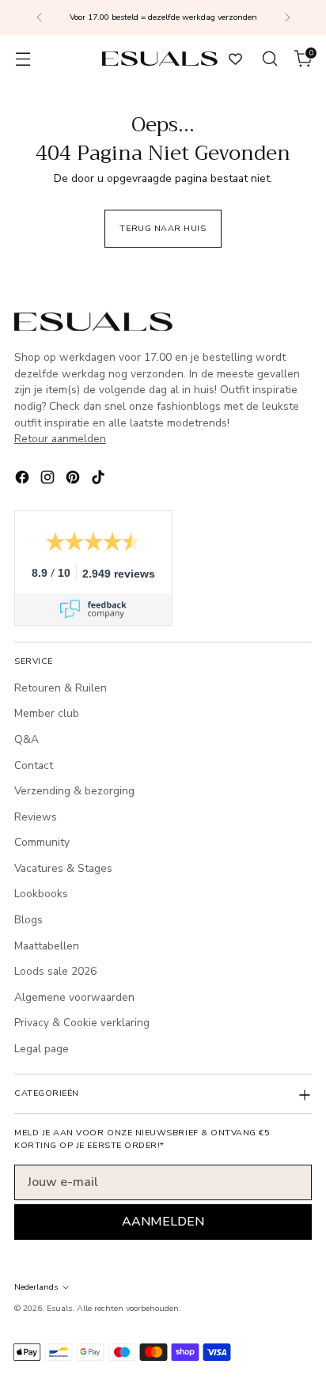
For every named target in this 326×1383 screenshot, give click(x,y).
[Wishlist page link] (235, 59)
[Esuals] (160, 58)
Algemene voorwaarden (74, 997)
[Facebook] (23, 480)
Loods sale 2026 (55, 971)
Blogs (28, 919)
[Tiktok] (99, 480)
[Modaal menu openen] (22, 59)
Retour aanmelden (60, 438)
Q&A (26, 739)
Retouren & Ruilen (60, 687)
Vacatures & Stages (63, 868)
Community (42, 842)
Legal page (41, 1048)
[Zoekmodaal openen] (269, 59)
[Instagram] (49, 480)
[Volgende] (287, 17)
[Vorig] (39, 17)
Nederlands (36, 1287)
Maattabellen (46, 945)
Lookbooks (41, 893)
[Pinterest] (74, 480)
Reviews (35, 816)
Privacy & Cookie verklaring (82, 1022)
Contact (33, 765)
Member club (46, 713)
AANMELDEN (163, 1221)
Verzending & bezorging (74, 790)
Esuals (59, 1308)
